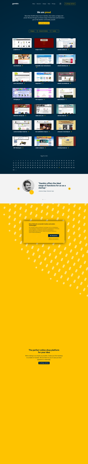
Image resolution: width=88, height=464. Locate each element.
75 (68, 165)
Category (32, 31)
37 (40, 163)
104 (13, 170)
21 (64, 160)
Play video (32, 192)
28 (18, 163)
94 (52, 167)
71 (59, 165)
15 (49, 160)
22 (66, 160)
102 (71, 167)
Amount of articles (43, 31)
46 (61, 163)
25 (73, 160)
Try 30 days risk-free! (44, 23)
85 (30, 167)
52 (13, 165)
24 (71, 160)
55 (20, 165)
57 (25, 165)
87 (35, 167)
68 (52, 165)
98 (61, 167)
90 (42, 167)
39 (44, 163)
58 (28, 165)
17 (54, 160)
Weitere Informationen (54, 239)
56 (23, 165)
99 (64, 167)
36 (37, 163)
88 (37, 167)
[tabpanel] (44, 187)
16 (52, 160)
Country (54, 31)
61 (35, 165)
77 (73, 165)
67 (49, 165)
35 (35, 163)
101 (69, 167)
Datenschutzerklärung (36, 232)
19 (59, 160)
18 (56, 160)
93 (49, 167)
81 (20, 167)
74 (66, 165)
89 (40, 167)
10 (37, 160)
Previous (19, 189)
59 (30, 165)
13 (44, 160)
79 (15, 167)
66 (47, 165)
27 (15, 163)
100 (66, 167)
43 (54, 163)
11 (40, 160)
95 (54, 167)
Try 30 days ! (70, 3)
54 (18, 165)
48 (66, 163)
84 (28, 167)
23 (68, 160)
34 (32, 163)
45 (59, 163)
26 (13, 163)
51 (73, 163)
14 (47, 160)
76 (71, 165)
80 (18, 167)
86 (32, 167)
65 (44, 165)
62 (37, 165)
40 (47, 163)
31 (25, 163)
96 (56, 167)
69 (54, 165)
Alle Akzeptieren (53, 235)
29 (20, 163)
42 (52, 163)
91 (44, 167)
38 (42, 163)
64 (42, 165)
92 (47, 167)
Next (69, 189)
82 (23, 167)
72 (61, 165)
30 (23, 163)
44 (56, 163)
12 (42, 160)
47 (64, 163)
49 (68, 163)
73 (64, 165)
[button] (34, 3)
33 (30, 163)
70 (56, 165)
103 (74, 167)
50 (71, 163)
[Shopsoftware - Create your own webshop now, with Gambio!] (60, 3)
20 (61, 160)
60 (32, 165)
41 (49, 163)
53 (15, 165)
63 (40, 165)
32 (28, 163)
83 (25, 167)
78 (13, 167)
